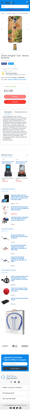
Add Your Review (5, 60)
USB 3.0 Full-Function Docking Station (19, 299)
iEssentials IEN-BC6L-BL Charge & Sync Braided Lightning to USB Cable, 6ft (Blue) (19, 259)
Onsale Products (7, 229)
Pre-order (15, 102)
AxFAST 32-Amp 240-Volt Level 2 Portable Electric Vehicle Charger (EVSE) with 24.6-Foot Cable (19, 278)
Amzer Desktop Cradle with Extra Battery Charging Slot (7, 162)
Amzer (2, 53)
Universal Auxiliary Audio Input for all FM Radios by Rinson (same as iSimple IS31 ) (20, 218)
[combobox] (15, 6)
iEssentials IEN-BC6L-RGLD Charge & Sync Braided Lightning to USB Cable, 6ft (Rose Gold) (19, 247)
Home (2, 13)
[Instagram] (19, 382)
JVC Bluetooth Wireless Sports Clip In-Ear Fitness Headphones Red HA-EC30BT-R (20, 208)
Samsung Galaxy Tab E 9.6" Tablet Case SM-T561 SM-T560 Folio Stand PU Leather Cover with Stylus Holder (19, 197)
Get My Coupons (15, 368)
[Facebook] (11, 382)
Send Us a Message (11, 376)
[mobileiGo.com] (10, 2)
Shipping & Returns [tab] (21, 112)
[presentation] (26, 155)
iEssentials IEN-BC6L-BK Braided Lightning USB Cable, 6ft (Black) (19, 236)
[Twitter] (15, 382)
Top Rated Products (8, 270)
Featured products (8, 189)
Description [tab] (8, 112)
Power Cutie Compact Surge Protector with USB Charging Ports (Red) (19, 289)
